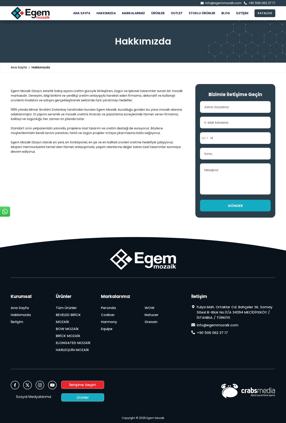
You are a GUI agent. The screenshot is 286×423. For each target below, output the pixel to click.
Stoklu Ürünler (202, 13)
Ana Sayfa (81, 13)
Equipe (106, 328)
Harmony (109, 321)
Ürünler (158, 13)
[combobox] (204, 138)
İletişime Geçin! (82, 384)
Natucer (152, 314)
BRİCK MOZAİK (68, 335)
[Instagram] (40, 385)
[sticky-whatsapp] (5, 212)
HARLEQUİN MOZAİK (72, 349)
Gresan (151, 321)
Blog (225, 13)
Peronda (108, 307)
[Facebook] (15, 385)
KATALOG (265, 13)
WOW (149, 307)
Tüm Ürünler (66, 307)
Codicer (108, 314)
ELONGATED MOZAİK (73, 342)
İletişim (242, 13)
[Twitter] (27, 385)
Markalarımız (133, 13)
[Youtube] (52, 385)
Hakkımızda (106, 13)
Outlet (176, 13)
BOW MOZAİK (67, 328)
